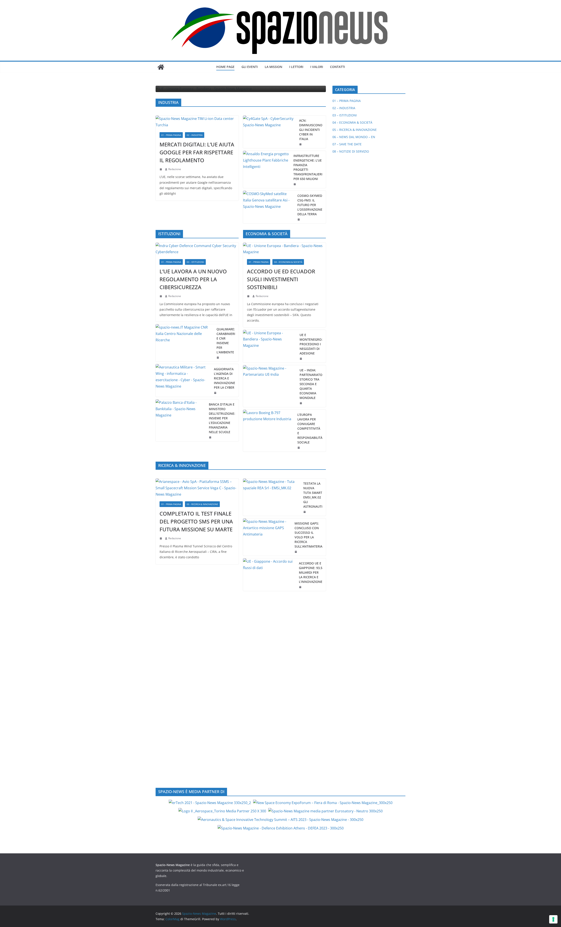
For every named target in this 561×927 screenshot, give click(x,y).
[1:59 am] (301, 358)
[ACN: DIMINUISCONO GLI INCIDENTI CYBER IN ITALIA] (269, 132)
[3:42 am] (161, 296)
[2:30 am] (301, 403)
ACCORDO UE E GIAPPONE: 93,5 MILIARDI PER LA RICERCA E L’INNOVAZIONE (310, 572)
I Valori (316, 67)
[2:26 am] (215, 392)
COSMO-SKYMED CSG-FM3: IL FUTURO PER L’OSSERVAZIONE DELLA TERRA (309, 205)
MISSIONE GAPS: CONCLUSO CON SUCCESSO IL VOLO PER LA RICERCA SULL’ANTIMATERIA (308, 534)
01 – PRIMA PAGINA (346, 101)
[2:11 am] (296, 551)
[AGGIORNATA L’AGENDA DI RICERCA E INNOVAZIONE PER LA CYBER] (183, 380)
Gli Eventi (249, 67)
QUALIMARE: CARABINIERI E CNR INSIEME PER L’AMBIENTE (226, 340)
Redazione (174, 169)
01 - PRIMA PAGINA (171, 135)
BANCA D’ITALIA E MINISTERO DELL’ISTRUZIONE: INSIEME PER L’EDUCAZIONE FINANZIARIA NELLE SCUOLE (222, 418)
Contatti (337, 67)
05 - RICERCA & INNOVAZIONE (202, 504)
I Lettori (296, 67)
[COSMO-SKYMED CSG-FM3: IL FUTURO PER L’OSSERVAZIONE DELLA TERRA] (268, 207)
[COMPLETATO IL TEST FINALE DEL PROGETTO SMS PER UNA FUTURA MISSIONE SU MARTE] (197, 488)
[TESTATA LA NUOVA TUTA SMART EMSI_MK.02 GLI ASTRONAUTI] (271, 497)
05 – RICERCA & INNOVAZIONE (354, 130)
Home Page (225, 67)
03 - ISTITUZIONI (195, 261)
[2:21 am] (305, 512)
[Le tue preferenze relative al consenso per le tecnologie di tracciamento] (553, 919)
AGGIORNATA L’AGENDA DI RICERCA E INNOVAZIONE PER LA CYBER (224, 378)
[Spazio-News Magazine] (161, 67)
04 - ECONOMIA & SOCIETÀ (288, 261)
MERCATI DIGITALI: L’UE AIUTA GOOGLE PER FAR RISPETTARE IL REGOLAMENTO (197, 152)
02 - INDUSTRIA (194, 135)
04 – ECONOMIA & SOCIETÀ (352, 122)
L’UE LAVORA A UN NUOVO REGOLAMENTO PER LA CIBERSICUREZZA (193, 279)
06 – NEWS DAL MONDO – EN (353, 137)
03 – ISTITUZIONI (344, 115)
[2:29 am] (218, 357)
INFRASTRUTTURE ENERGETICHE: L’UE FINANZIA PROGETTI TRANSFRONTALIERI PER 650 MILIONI (307, 167)
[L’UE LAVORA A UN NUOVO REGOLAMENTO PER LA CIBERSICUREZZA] (197, 249)
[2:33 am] (248, 296)
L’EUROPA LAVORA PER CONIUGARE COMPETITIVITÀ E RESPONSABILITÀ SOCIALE (309, 428)
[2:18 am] (161, 169)
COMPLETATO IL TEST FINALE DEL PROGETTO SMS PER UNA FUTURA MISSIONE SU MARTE (196, 521)
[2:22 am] (161, 538)
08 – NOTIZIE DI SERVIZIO (350, 151)
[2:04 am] (295, 184)
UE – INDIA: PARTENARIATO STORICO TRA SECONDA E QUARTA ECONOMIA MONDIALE (311, 384)
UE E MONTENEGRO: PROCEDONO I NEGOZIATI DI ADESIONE (311, 344)
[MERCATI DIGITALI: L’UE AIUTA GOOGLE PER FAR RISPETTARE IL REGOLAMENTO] (197, 122)
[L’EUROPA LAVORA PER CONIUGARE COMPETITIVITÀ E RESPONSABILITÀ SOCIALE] (268, 431)
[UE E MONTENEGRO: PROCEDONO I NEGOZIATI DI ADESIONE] (269, 346)
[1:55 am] (299, 219)
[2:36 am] (301, 144)
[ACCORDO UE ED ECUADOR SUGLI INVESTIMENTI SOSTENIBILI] (284, 249)
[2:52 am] (300, 587)
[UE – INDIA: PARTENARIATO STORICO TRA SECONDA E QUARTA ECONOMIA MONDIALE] (269, 386)
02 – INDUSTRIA (343, 108)
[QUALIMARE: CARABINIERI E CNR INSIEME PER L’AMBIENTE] (184, 342)
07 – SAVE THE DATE (347, 144)
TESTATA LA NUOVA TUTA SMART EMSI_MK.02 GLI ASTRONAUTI (312, 495)
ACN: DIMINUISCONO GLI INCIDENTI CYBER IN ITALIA (310, 129)
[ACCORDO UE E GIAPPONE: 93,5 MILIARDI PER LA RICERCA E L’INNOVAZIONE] (269, 574)
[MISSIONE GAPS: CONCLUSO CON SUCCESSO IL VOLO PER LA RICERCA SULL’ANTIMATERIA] (267, 537)
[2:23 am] (299, 447)
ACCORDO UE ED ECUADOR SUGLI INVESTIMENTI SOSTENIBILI (281, 279)
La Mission (273, 67)
